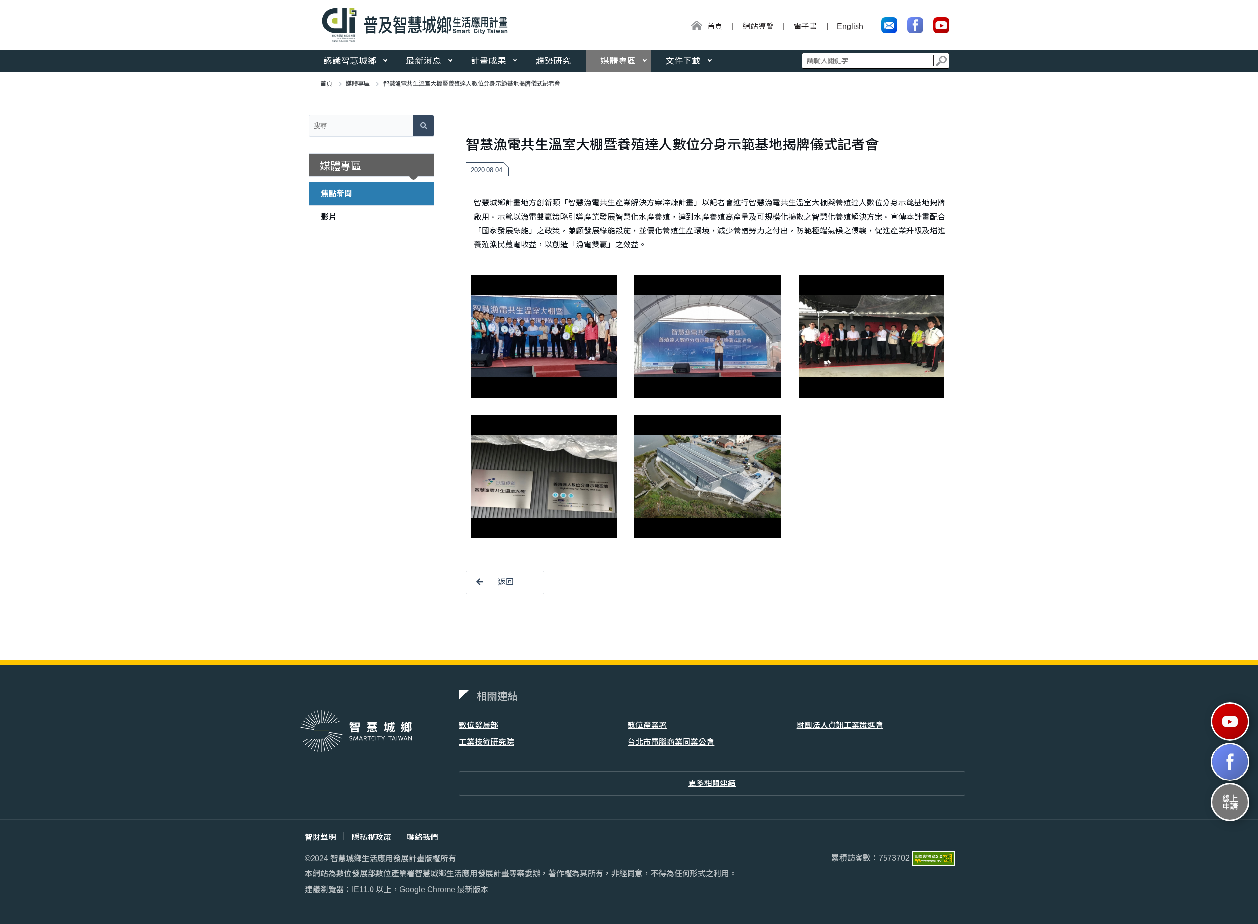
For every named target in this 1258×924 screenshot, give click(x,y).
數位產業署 (647, 725)
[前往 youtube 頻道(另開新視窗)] (941, 25)
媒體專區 (618, 61)
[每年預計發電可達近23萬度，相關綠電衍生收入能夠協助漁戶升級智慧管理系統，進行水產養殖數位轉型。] (707, 476)
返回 (506, 582)
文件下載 (683, 61)
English (850, 26)
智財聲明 (320, 837)
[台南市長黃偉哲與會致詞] (707, 336)
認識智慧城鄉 (349, 61)
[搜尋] (941, 61)
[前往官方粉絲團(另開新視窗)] (915, 25)
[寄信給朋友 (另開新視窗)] (889, 25)
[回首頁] (411, 25)
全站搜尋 (875, 61)
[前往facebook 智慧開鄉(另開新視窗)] (1230, 762)
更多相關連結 (712, 783)
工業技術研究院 (486, 742)
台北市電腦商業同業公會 (671, 742)
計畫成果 (488, 61)
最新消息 (423, 61)
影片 (329, 217)
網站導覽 (758, 26)
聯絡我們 (422, 837)
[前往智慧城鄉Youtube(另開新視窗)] (1230, 721)
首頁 (326, 83)
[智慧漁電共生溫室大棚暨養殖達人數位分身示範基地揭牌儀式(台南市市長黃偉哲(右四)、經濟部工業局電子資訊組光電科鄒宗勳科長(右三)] (871, 336)
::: (687, 27)
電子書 (805, 26)
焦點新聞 (336, 193)
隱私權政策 (371, 837)
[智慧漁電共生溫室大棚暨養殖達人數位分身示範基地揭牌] (544, 476)
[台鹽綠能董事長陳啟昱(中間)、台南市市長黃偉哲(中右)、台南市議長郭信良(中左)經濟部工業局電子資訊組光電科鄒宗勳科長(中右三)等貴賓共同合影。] (544, 336)
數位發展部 (478, 725)
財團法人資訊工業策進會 (840, 725)
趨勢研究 (553, 61)
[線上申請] (1230, 802)
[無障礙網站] (933, 857)
